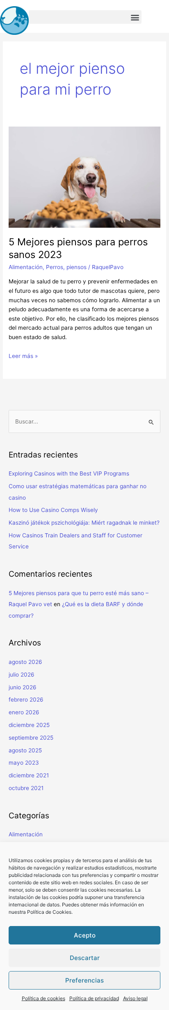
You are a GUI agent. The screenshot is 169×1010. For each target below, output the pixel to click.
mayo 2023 (24, 762)
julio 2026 (21, 674)
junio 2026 (23, 687)
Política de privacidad (94, 998)
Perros (54, 267)
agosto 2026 (25, 662)
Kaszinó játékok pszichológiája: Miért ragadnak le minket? (84, 522)
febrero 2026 (26, 699)
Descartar (85, 958)
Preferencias (84, 980)
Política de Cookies (49, 912)
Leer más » (23, 356)
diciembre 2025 (29, 725)
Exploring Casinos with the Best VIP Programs (69, 473)
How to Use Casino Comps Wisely (53, 510)
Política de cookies (43, 998)
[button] (85, 17)
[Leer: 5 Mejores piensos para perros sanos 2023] (84, 176)
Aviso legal (135, 998)
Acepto (85, 935)
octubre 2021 (26, 788)
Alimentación (26, 267)
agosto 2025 (25, 750)
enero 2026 (24, 712)
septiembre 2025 (31, 737)
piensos (76, 267)
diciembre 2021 (29, 775)
